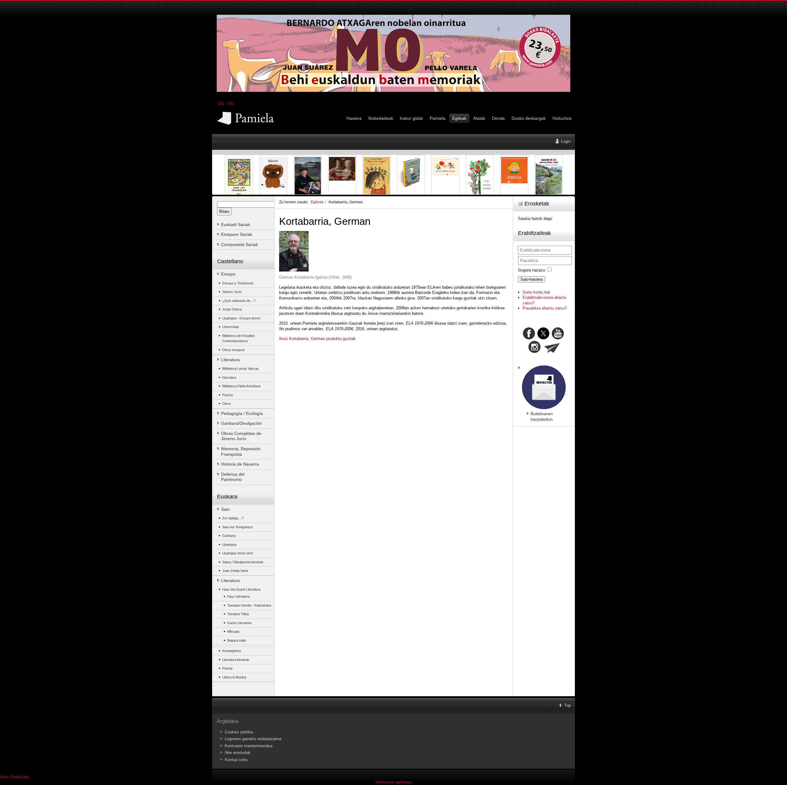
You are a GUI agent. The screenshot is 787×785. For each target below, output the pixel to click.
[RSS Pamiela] (535, 351)
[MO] (393, 90)
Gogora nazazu (531, 270)
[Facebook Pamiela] (529, 338)
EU (231, 103)
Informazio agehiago (394, 782)
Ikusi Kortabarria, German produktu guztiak (317, 338)
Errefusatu (19, 777)
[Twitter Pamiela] (564, 338)
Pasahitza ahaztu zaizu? (545, 308)
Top (567, 705)
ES (221, 103)
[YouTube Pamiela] (558, 338)
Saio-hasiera (531, 279)
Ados (4, 777)
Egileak (317, 202)
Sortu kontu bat (536, 292)
